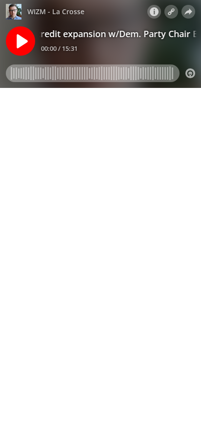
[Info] (154, 12)
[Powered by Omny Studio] (190, 73)
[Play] (20, 41)
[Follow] (171, 12)
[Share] (188, 12)
